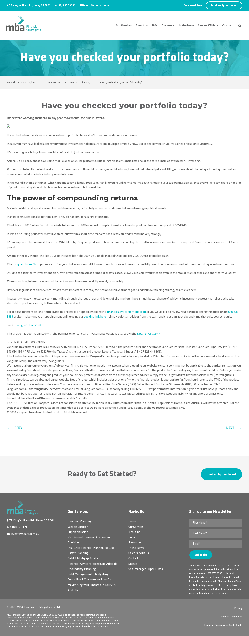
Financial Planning (79, 521)
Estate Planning (78, 553)
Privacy (238, 608)
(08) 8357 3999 (66, 5)
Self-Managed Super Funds (145, 569)
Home (132, 521)
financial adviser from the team (127, 312)
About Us (141, 25)
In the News (186, 25)
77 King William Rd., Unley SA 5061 (31, 520)
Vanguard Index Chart (26, 264)
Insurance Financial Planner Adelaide (91, 548)
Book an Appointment (224, 5)
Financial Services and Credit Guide (223, 625)
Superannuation (78, 532)
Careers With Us (208, 25)
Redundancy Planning (82, 569)
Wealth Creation (78, 526)
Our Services (124, 25)
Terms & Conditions (231, 616)
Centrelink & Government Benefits (90, 579)
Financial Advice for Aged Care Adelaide (92, 563)
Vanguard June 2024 (29, 325)
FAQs (154, 25)
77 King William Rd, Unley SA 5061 (29, 5)
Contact (227, 25)
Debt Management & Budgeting (88, 574)
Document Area (192, 5)
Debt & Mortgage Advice (83, 558)
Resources (168, 25)
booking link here (95, 316)
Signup (132, 563)
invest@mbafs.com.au (96, 5)
